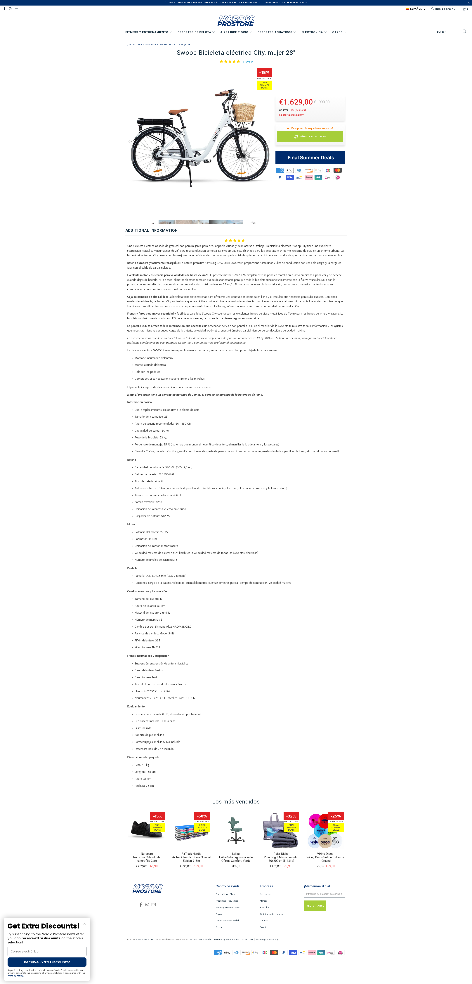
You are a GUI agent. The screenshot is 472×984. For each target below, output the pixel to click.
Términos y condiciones (226, 939)
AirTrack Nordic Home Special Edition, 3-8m (191, 858)
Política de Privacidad (201, 939)
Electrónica (312, 32)
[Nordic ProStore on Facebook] (4, 9)
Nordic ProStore (144, 939)
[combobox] (451, 32)
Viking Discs (325, 853)
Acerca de (265, 894)
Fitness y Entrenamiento (147, 32)
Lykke (236, 853)
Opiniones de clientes (271, 914)
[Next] (269, 141)
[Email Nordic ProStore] (16, 9)
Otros (338, 32)
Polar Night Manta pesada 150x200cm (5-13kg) (280, 858)
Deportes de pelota (195, 32)
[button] (416, 9)
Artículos (264, 907)
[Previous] (130, 141)
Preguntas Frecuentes (227, 901)
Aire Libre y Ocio (234, 32)
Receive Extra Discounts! (47, 962)
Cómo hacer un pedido (228, 920)
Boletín (263, 927)
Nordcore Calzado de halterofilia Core (146, 858)
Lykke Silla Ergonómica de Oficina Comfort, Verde (236, 858)
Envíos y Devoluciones (228, 907)
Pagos (219, 914)
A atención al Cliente (226, 894)
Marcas (263, 901)
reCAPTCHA (247, 939)
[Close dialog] (84, 924)
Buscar (219, 927)
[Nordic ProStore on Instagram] (10, 9)
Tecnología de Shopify (267, 939)
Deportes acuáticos (275, 32)
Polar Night (280, 853)
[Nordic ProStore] (236, 21)
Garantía (264, 920)
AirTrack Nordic (191, 853)
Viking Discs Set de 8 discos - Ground (325, 858)
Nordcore (147, 853)
